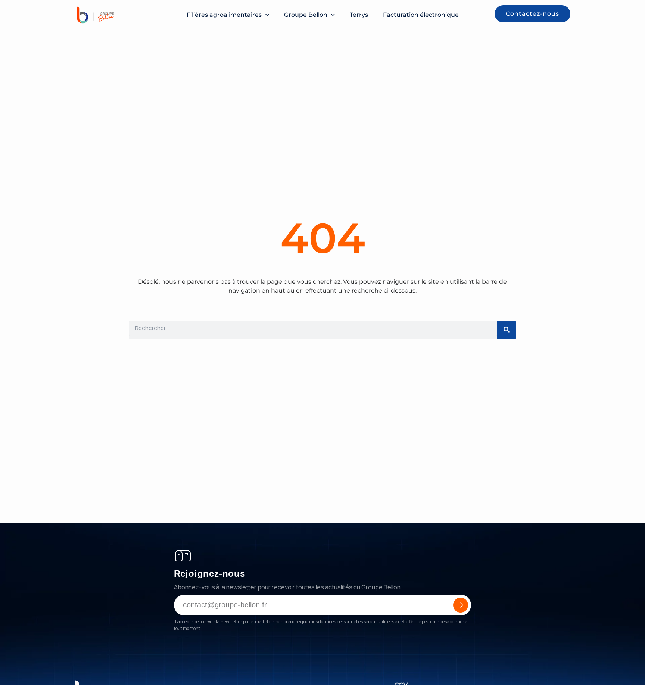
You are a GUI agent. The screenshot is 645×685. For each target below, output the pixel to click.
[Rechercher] (506, 330)
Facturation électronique (421, 14)
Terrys (359, 14)
